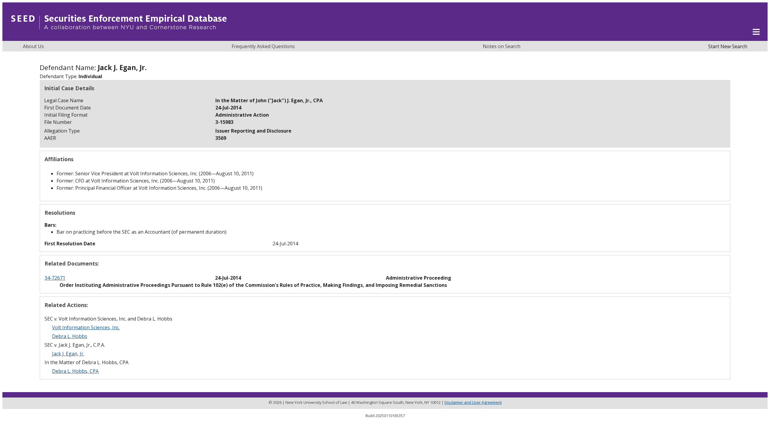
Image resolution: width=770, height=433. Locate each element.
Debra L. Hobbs (69, 336)
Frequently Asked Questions (263, 46)
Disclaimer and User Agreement (473, 402)
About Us (33, 46)
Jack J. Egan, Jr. (68, 353)
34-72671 (55, 278)
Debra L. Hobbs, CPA (75, 371)
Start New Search (727, 46)
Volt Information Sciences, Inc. (86, 327)
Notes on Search (501, 46)
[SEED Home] (119, 37)
